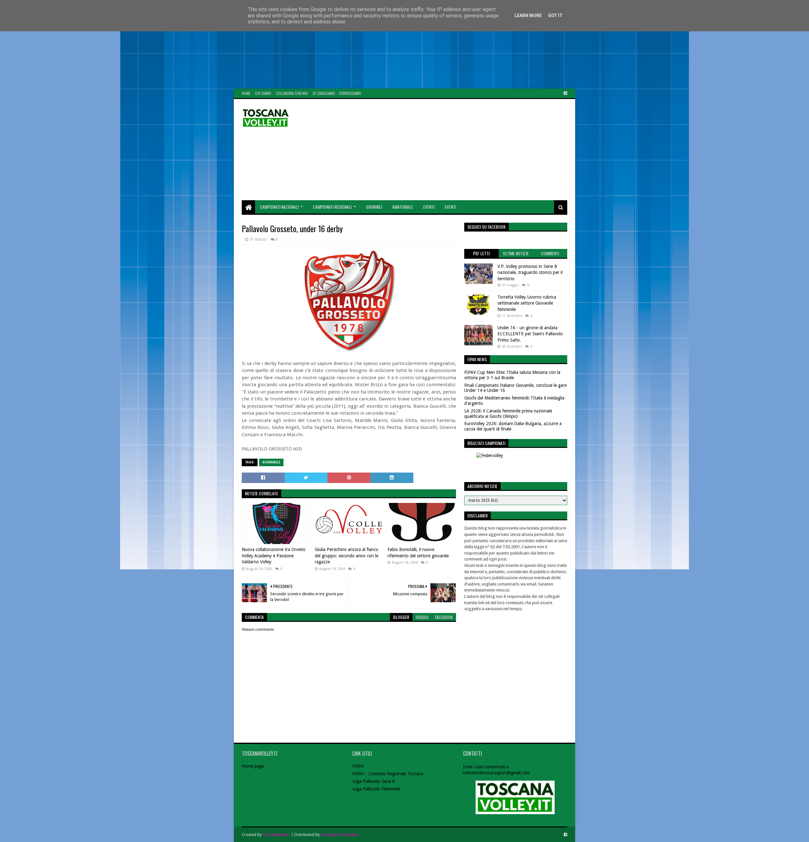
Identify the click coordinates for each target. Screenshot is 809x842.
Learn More (528, 15)
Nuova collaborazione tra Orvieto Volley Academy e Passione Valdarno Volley (274, 555)
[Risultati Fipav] (515, 464)
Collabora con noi (292, 93)
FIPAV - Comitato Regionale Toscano (387, 773)
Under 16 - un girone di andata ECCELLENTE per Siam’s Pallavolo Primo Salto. (530, 334)
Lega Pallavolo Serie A (373, 781)
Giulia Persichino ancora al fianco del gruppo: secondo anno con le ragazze (346, 555)
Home (246, 93)
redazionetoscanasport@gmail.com (496, 772)
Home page (253, 766)
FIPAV (358, 766)
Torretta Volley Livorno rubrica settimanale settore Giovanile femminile (526, 303)
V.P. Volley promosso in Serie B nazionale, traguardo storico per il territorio (530, 272)
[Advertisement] (189, 44)
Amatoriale (402, 206)
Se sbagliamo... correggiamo (337, 93)
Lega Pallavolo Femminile (376, 788)
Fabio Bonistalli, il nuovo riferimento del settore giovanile (418, 552)
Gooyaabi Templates (339, 834)
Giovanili (374, 206)
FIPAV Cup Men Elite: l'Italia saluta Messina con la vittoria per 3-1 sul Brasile (512, 375)
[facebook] (565, 93)
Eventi (429, 206)
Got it (555, 15)
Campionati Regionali (332, 206)
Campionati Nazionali (279, 206)
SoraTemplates (276, 834)
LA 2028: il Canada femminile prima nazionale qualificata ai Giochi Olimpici (508, 413)
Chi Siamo (263, 93)
